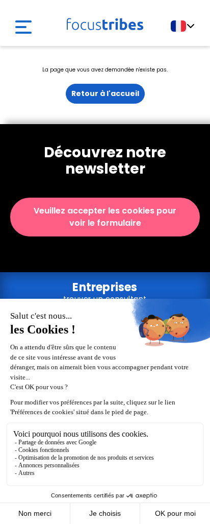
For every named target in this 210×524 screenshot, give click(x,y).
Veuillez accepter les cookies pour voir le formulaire (105, 217)
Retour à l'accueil (105, 93)
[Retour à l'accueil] (105, 22)
